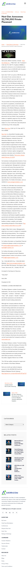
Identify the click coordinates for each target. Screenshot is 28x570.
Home (3, 44)
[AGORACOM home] (8, 4)
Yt (16, 512)
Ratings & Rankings (6, 533)
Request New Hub (6, 528)
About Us (4, 555)
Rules (3, 561)
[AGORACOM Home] (10, 492)
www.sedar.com (6, 339)
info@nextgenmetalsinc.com (10, 257)
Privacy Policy (5, 563)
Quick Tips (4, 531)
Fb (6, 512)
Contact (3, 548)
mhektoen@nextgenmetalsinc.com (12, 245)
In (13, 512)
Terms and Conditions (7, 566)
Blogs (3, 558)
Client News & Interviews (12, 44)
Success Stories (5, 543)
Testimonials (5, 546)
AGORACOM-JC (9, 12)
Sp (9, 512)
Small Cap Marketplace (7, 523)
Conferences (5, 525)
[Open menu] (25, 3)
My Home (4, 520)
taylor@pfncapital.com (8, 247)
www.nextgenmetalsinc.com (15, 182)
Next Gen (7, 128)
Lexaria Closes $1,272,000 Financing (10, 384)
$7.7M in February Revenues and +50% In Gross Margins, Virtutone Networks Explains (17, 397)
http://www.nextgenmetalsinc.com (16, 263)
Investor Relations (6, 540)
